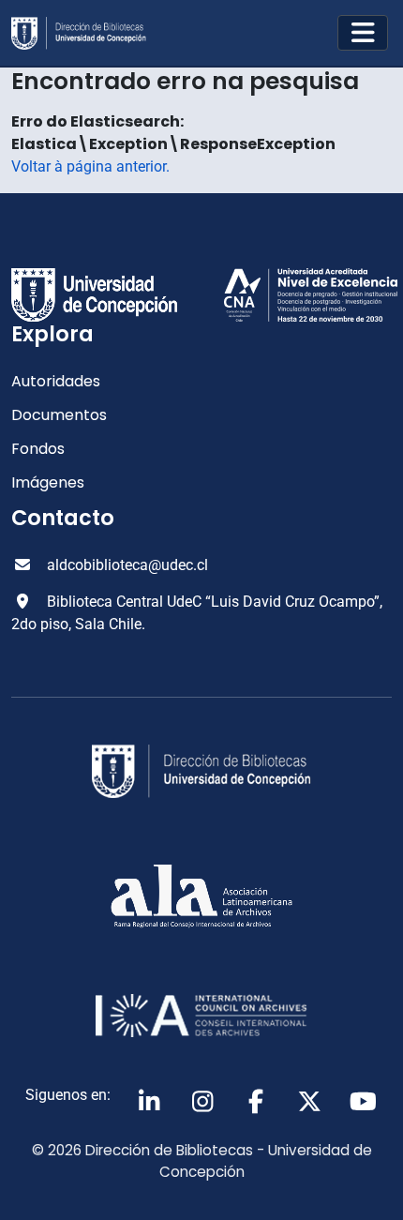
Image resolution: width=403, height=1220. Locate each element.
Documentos (59, 415)
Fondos (38, 448)
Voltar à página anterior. (90, 166)
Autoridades (55, 381)
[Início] (86, 33)
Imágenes (47, 482)
